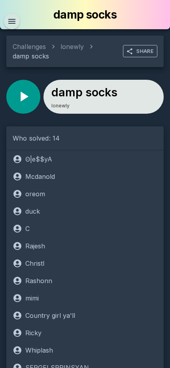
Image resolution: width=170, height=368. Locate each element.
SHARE (144, 51)
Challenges (29, 47)
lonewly (72, 47)
